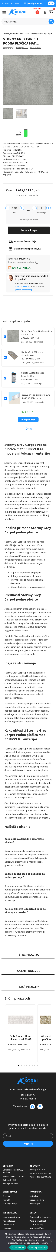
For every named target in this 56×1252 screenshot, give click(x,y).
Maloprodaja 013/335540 (40, 1173)
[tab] (28, 428)
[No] (51, 1241)
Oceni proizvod (22, 47)
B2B (51, 3)
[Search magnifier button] (51, 21)
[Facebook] (32, 1106)
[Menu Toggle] (4, 12)
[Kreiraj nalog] (45, 12)
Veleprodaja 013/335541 (40, 1176)
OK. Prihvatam (17, 1247)
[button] (36, 262)
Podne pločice (31, 34)
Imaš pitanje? (35, 47)
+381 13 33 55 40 (22, 286)
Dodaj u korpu (28, 230)
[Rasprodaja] (37, 12)
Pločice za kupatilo (17, 34)
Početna (6, 34)
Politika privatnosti (38, 1247)
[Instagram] (40, 1106)
